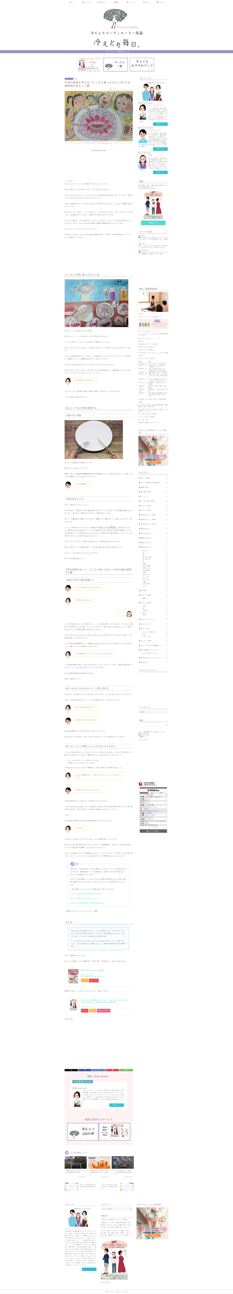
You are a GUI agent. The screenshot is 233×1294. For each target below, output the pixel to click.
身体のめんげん (154, 547)
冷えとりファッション (154, 619)
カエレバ (90, 1006)
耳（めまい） (155, 579)
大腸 (155, 572)
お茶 (155, 634)
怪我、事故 (155, 583)
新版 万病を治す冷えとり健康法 (92, 970)
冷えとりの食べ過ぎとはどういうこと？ (85, 898)
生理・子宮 (155, 568)
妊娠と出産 (154, 487)
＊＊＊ (158, 331)
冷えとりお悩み (154, 505)
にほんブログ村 (143, 739)
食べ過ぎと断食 (154, 492)
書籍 (117, 2)
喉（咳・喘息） (155, 557)
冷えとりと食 (154, 628)
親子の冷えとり (154, 533)
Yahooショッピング (103, 1010)
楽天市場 (84, 1010)
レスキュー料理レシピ (155, 632)
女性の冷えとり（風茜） (154, 519)
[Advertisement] (99, 164)
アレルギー (155, 577)
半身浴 (155, 610)
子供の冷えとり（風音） (154, 524)
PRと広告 (154, 662)
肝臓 (155, 563)
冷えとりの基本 (154, 510)
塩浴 (155, 615)
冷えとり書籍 (154, 478)
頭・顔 (155, 550)
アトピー (154, 496)
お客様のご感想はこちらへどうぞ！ (149, 422)
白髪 (155, 606)
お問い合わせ (161, 2)
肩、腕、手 (155, 559)
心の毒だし (154, 590)
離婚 (155, 598)
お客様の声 (102, 2)
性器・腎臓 (155, 566)
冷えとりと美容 (154, 603)
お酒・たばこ (155, 636)
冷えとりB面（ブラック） (155, 653)
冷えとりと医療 (154, 641)
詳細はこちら (117, 1105)
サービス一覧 (87, 2)
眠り (155, 612)
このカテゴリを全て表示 (153, 827)
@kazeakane (97, 184)
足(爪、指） (155, 575)
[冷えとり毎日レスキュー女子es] (116, 49)
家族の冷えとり (69, 78)
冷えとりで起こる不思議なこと (154, 645)
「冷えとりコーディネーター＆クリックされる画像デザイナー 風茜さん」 (153, 239)
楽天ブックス (94, 980)
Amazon (84, 980)
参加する (164, 828)
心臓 (155, 581)
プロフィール (132, 2)
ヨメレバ (91, 974)
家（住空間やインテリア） (154, 650)
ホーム (73, 2)
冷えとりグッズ (154, 624)
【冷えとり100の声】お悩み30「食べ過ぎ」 (86, 894)
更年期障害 (155, 570)
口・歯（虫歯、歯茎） (154, 501)
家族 (67, 1019)
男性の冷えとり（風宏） (154, 515)
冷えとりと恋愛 (154, 595)
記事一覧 (147, 2)
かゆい (155, 586)
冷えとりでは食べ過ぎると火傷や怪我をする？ (87, 903)
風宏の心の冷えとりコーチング (154, 657)
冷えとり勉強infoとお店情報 (154, 482)
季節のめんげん (154, 542)
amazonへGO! (105, 1282)
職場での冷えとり (154, 538)
